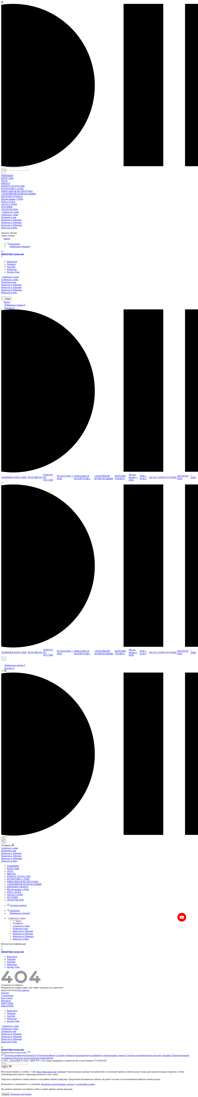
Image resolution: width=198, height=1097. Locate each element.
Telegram (11, 264)
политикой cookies (86, 1084)
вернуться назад (9, 990)
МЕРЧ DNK (7, 1003)
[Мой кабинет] (2, 662)
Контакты (6, 1000)
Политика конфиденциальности (20, 1055)
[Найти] (3, 172)
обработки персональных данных (57, 1084)
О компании (7, 995)
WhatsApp (12, 269)
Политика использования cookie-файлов (33, 1058)
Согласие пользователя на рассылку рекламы (148, 1055)
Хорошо (5, 1094)
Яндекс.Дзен (13, 272)
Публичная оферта (46, 1055)
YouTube (11, 267)
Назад (18, 920)
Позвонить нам (8, 217)
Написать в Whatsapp (11, 225)
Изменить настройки (21, 1094)
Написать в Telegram (11, 220)
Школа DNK (7, 1006)
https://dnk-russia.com (47, 1072)
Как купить (6, 998)
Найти (5, 1067)
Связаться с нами (10, 212)
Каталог (5, 993)
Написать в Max (9, 227)
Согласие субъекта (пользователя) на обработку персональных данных (91, 1055)
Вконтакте (12, 261)
